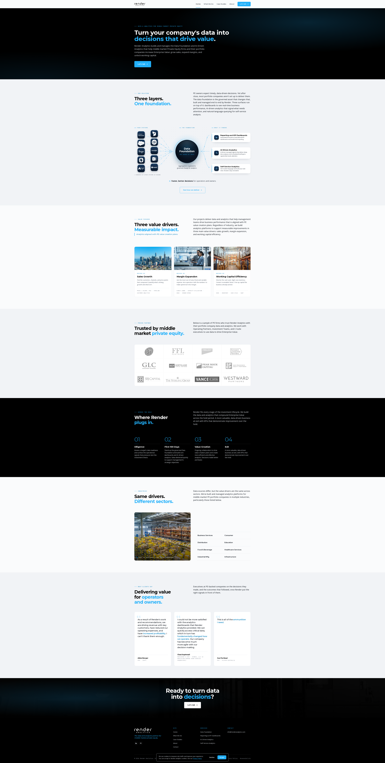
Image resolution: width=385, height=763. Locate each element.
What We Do (208, 4)
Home (198, 4)
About (231, 4)
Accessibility (245, 758)
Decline (211, 757)
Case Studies (221, 4)
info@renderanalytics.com (236, 732)
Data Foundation (206, 732)
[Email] (141, 743)
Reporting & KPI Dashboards (210, 736)
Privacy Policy (232, 758)
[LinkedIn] (136, 743)
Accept (222, 757)
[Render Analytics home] (139, 4)
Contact (175, 747)
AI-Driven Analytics (206, 739)
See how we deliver (191, 190)
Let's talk (243, 4)
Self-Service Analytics (207, 743)
